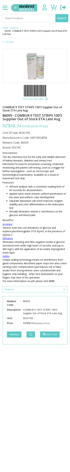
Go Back (10, 42)
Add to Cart (51, 334)
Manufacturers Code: (16, 138)
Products (14, 28)
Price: (10, 323)
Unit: (10, 318)
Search (61, 18)
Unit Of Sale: (10, 133)
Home (5, 28)
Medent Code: (11, 142)
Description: (14, 309)
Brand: (7, 147)
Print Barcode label (33, 98)
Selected (14, 334)
